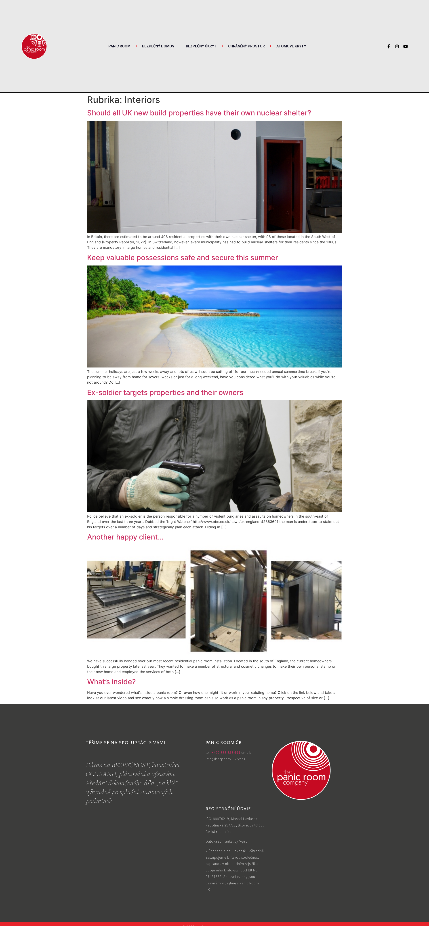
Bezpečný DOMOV (158, 46)
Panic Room (119, 46)
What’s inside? (111, 681)
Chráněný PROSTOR (246, 46)
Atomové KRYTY (291, 46)
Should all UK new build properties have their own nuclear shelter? (199, 112)
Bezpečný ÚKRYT (201, 46)
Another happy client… (125, 537)
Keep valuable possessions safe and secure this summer (182, 257)
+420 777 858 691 (225, 752)
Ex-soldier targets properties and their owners (165, 392)
